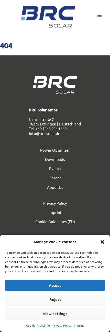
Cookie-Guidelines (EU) (55, 221)
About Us (55, 187)
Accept (55, 285)
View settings (55, 313)
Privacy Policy (61, 325)
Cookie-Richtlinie (38, 325)
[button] (102, 242)
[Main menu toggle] (99, 16)
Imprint (79, 325)
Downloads (55, 159)
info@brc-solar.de (44, 133)
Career (55, 177)
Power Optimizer (55, 150)
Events (55, 168)
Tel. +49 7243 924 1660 (48, 128)
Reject (55, 299)
